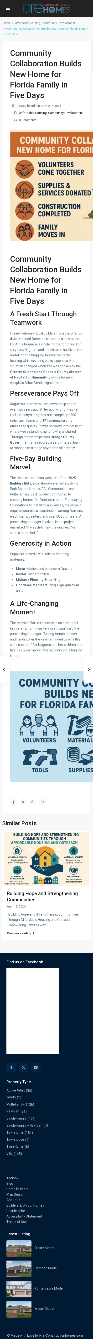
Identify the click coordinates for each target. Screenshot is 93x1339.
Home (7, 23)
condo (11, 1097)
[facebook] (11, 1067)
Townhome (15, 1132)
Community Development (58, 23)
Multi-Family (15, 1104)
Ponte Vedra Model (49, 1288)
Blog (9, 1183)
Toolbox (12, 1178)
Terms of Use (16, 1222)
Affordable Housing (27, 23)
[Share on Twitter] (23, 801)
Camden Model (46, 1268)
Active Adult (15, 1090)
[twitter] (23, 1067)
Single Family (16, 1118)
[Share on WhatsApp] (32, 801)
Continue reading (19, 933)
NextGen (12, 1111)
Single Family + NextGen (24, 1125)
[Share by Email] (42, 801)
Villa (9, 1153)
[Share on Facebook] (13, 801)
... (48, 925)
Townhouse (15, 1139)
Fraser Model (44, 1248)
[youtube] (36, 1067)
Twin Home (15, 1146)
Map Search (15, 1194)
